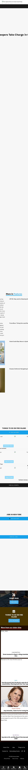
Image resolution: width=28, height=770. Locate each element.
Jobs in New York (14, 515)
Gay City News (16, 735)
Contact (25, 769)
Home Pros (13, 769)
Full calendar (14, 620)
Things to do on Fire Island (14, 428)
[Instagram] (24, 751)
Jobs (8, 769)
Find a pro (14, 602)
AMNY (16, 680)
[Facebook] (22, 751)
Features (18, 294)
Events (19, 769)
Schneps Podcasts (16, 708)
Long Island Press (16, 652)
